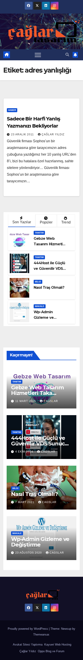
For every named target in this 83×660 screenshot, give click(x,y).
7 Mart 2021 (25, 502)
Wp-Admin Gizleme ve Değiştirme (44, 317)
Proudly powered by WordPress (28, 628)
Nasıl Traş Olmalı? (49, 287)
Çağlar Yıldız (27, 651)
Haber (12, 110)
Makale (39, 306)
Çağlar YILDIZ (53, 134)
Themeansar (41, 634)
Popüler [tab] (46, 222)
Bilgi (38, 281)
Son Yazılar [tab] (21, 222)
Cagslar (51, 401)
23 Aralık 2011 (23, 134)
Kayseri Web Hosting (57, 644)
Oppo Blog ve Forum (50, 651)
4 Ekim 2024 (24, 451)
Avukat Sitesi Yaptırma (27, 644)
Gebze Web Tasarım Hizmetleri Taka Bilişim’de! (50, 244)
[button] (67, 55)
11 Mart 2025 (26, 401)
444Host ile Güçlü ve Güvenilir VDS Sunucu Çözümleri (50, 268)
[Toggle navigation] (38, 55)
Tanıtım (39, 233)
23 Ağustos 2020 (29, 552)
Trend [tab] (66, 222)
